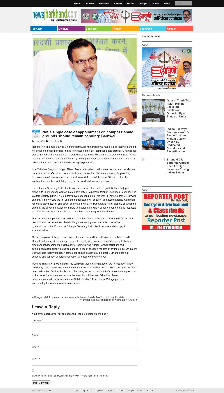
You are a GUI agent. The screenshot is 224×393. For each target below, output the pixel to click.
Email (35, 346)
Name (35, 334)
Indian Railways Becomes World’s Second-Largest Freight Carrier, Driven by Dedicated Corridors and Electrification (178, 140)
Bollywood (104, 3)
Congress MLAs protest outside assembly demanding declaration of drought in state (79, 297)
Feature (130, 3)
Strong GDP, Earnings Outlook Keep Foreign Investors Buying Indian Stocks (178, 165)
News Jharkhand (43, 390)
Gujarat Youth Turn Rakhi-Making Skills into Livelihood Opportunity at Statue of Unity (179, 108)
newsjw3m (39, 140)
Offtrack (155, 3)
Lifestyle (143, 3)
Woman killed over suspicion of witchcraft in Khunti (108, 299)
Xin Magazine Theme (185, 390)
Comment (37, 320)
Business (118, 3)
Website (36, 358)
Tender (167, 3)
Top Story (89, 3)
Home (77, 3)
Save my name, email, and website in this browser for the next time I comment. (70, 375)
